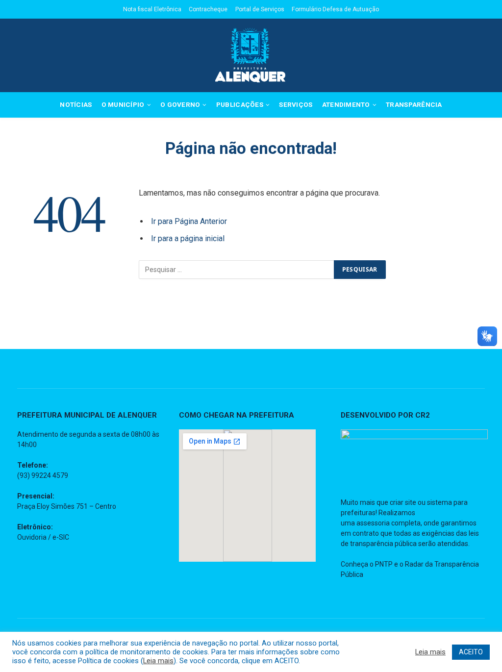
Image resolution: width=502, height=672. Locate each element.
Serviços (295, 104)
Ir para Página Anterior (189, 221)
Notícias (76, 104)
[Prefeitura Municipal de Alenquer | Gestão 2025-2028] (251, 55)
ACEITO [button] (471, 652)
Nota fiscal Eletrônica (152, 9)
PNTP (384, 564)
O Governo (180, 104)
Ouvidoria (32, 537)
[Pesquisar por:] (237, 269)
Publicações (239, 104)
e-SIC (60, 537)
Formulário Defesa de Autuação (335, 9)
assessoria (373, 523)
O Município (123, 104)
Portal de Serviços (259, 9)
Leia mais (158, 660)
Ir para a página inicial (188, 238)
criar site (403, 502)
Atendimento (346, 104)
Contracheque (208, 9)
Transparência (414, 104)
